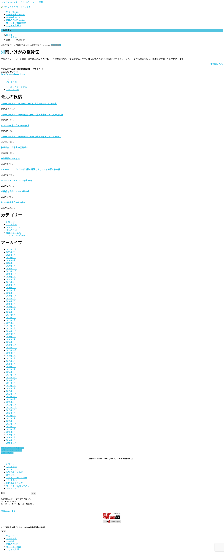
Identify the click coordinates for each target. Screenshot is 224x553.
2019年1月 (11, 290)
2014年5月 (11, 386)
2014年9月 (11, 380)
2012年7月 (11, 413)
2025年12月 (11, 249)
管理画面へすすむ (10, 511)
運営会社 (10, 475)
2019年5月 (11, 285)
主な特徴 (10, 541)
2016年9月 (11, 334)
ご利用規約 (11, 480)
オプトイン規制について (17, 486)
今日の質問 (11, 230)
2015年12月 (11, 345)
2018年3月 (11, 309)
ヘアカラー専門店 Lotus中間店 (15, 125)
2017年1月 (11, 328)
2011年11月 (11, 424)
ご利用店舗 (56, 45)
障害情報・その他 (14, 472)
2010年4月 (11, 435)
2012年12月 (11, 405)
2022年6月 (11, 258)
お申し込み (7, 453)
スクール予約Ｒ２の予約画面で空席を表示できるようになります (31, 136)
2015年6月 (11, 361)
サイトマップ (12, 488)
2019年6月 (11, 282)
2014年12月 (11, 372)
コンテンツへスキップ (11, 2)
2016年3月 (11, 339)
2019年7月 (11, 279)
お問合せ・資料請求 (11, 450)
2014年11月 (11, 375)
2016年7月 (11, 337)
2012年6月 (11, 416)
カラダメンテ (12, 89)
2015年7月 (11, 358)
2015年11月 (11, 347)
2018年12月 (11, 293)
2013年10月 (11, 396)
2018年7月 (11, 301)
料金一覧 (10, 536)
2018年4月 (11, 307)
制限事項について (14, 483)
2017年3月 (11, 326)
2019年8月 (11, 277)
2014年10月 (11, 377)
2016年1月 (11, 342)
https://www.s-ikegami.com (13, 74)
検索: (3, 493)
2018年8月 (11, 298)
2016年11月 (11, 331)
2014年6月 (11, 383)
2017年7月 (11, 320)
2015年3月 (11, 369)
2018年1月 (11, 312)
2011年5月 (11, 426)
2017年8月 (11, 317)
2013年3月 (11, 402)
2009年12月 (11, 443)
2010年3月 (11, 437)
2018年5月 (11, 304)
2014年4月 (11, 388)
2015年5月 (11, 364)
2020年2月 (11, 263)
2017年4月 (11, 323)
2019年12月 (11, 268)
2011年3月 (11, 429)
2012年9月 (11, 410)
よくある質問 (12, 549)
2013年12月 (11, 391)
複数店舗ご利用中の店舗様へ (14, 147)
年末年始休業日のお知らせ (13, 202)
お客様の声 (11, 538)
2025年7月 (11, 252)
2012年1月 (11, 421)
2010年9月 (11, 432)
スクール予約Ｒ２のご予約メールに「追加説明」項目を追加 (29, 104)
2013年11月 (11, 394)
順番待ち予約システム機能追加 (15, 191)
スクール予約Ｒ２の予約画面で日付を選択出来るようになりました (32, 115)
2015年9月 (11, 353)
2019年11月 (11, 271)
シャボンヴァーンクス (16, 87)
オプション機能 (13, 547)
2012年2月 (11, 418)
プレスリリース (13, 227)
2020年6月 (11, 260)
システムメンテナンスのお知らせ (16, 180)
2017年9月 (11, 315)
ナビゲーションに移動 (32, 2)
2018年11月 (11, 296)
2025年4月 (11, 255)
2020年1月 (11, 266)
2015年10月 (11, 350)
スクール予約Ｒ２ (19, 235)
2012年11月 (11, 407)
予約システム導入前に (12, 448)
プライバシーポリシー (16, 477)
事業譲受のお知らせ (10, 158)
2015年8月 (11, 356)
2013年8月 (11, 399)
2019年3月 (11, 287)
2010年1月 (11, 440)
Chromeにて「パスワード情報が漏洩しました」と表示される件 (30, 169)
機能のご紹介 (12, 544)
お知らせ (10, 222)
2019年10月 (11, 274)
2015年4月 (11, 367)
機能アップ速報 (13, 233)
